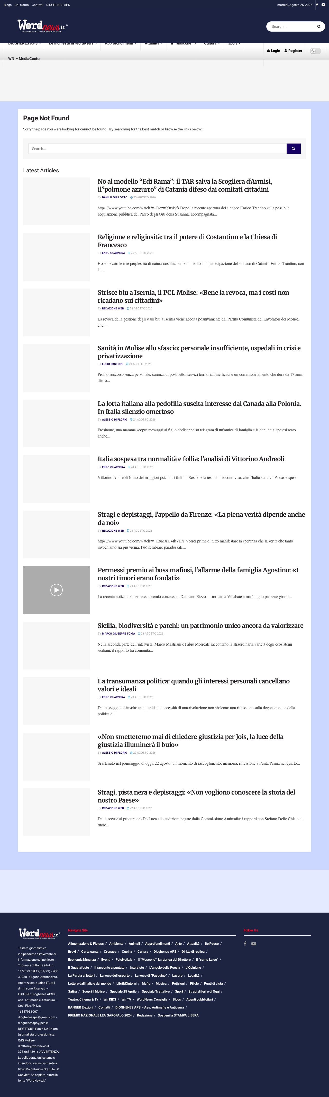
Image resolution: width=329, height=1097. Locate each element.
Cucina (127, 951)
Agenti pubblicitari (199, 999)
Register (295, 50)
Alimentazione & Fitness (86, 943)
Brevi (72, 951)
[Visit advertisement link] (170, 26)
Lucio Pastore (112, 364)
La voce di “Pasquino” (151, 975)
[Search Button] (320, 26)
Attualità (152, 43)
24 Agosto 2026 (140, 308)
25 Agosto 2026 (144, 197)
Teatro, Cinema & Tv (83, 999)
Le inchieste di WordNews (71, 43)
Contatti (37, 5)
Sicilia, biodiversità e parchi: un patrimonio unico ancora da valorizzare (201, 626)
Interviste (137, 967)
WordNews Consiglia (152, 999)
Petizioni (178, 983)
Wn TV (126, 999)
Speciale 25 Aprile (123, 991)
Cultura (210, 43)
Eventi (105, 959)
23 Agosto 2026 (140, 531)
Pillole (194, 983)
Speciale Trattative (156, 991)
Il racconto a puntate (109, 967)
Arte (178, 943)
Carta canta (89, 951)
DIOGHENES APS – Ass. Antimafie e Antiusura (149, 1007)
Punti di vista (213, 983)
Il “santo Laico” (207, 959)
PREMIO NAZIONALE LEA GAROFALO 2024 (100, 1015)
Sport (232, 43)
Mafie (146, 983)
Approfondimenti (119, 43)
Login (275, 50)
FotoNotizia (124, 959)
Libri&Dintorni (126, 983)
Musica (161, 983)
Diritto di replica (193, 951)
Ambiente (116, 943)
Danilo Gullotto (114, 197)
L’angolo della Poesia (164, 967)
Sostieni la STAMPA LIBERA (178, 1015)
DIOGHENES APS (58, 5)
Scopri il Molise (93, 991)
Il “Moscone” (182, 43)
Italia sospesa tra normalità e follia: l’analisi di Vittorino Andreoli (191, 459)
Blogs (8, 5)
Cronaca (110, 951)
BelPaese (212, 943)
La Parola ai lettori (81, 975)
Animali (134, 943)
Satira (72, 991)
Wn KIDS (110, 999)
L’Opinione (193, 967)
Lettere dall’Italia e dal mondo (89, 983)
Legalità (193, 975)
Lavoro (177, 975)
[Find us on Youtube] (323, 5)
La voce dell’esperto (115, 975)
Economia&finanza (82, 959)
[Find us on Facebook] (317, 5)
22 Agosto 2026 (144, 753)
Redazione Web (113, 308)
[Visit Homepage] (36, 26)
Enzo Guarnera (113, 253)
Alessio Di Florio (114, 419)
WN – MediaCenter (24, 58)
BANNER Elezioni (80, 1007)
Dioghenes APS (165, 951)
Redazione (144, 1015)
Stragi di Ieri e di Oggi (204, 991)
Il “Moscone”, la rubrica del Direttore (164, 959)
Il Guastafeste (78, 967)
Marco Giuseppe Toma (118, 633)
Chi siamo (22, 5)
